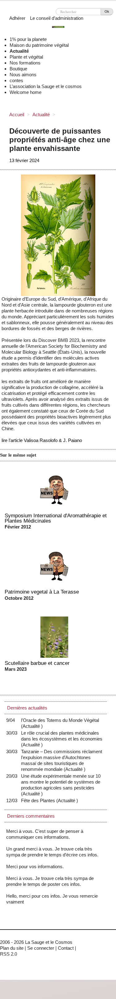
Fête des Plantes (39, 800)
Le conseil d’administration (56, 18)
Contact (66, 948)
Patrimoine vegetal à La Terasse (42, 592)
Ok (107, 11)
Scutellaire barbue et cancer (37, 663)
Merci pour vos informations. (35, 866)
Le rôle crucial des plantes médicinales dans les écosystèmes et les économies (61, 738)
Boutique (18, 68)
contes (16, 80)
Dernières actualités (27, 707)
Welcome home (25, 92)
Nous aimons (23, 74)
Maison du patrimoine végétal (39, 45)
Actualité (19, 51)
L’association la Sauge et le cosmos (46, 86)
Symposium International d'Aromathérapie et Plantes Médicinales (56, 518)
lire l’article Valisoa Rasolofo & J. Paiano (42, 440)
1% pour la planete (28, 39)
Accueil (16, 114)
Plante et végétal (26, 57)
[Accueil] (58, 27)
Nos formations (25, 62)
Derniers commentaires (31, 816)
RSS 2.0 (8, 954)
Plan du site (12, 948)
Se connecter (40, 948)
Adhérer (17, 18)
